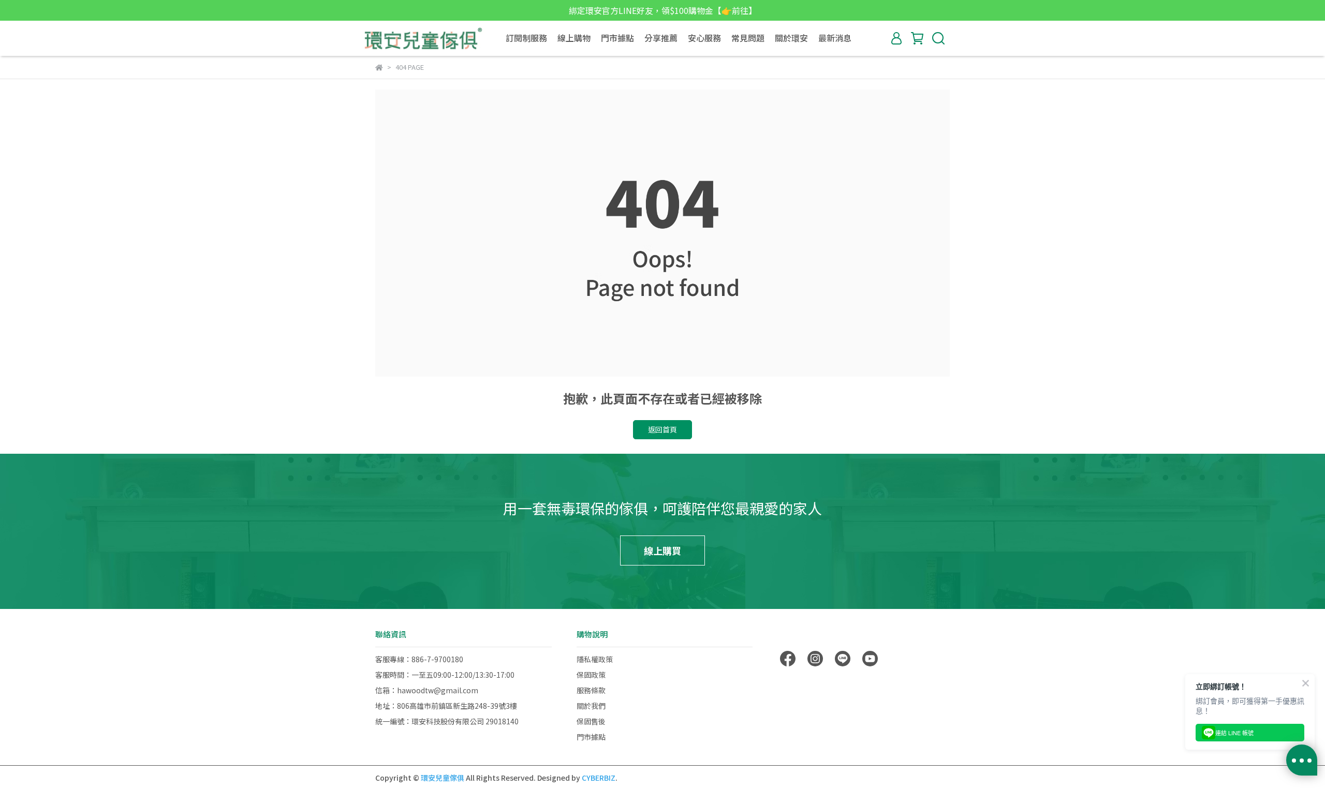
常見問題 (747, 37)
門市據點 (617, 37)
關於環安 (791, 37)
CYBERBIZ (598, 777)
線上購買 (662, 550)
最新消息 (834, 37)
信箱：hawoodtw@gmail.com (426, 690)
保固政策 (591, 674)
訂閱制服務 (526, 37)
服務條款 (591, 690)
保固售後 (591, 721)
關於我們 (591, 706)
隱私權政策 (595, 659)
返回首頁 (662, 429)
